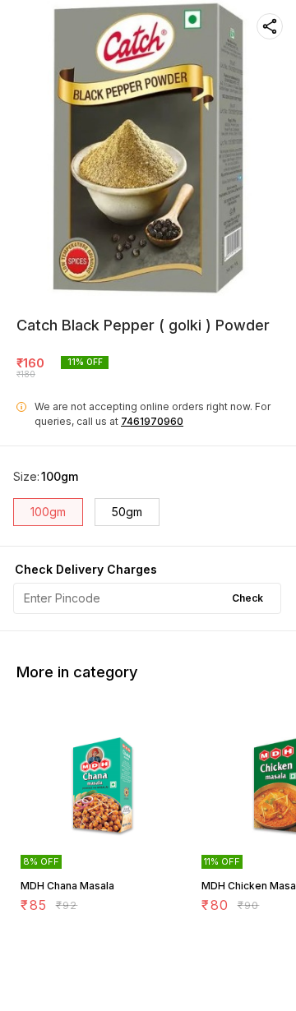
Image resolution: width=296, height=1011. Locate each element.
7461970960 (152, 421)
